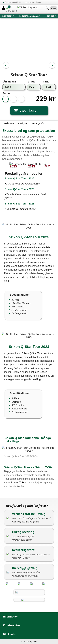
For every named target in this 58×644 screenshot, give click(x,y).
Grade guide (37, 123)
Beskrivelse (9, 123)
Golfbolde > (8, 15)
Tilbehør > (50, 15)
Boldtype (22, 123)
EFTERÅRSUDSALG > (30, 15)
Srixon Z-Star (18, 482)
